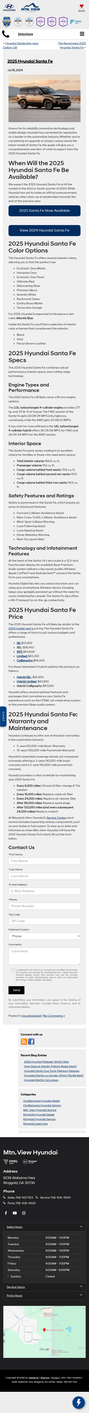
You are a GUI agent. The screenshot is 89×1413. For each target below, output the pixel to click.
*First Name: (15, 854)
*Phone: (12, 899)
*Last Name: (15, 869)
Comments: (15, 944)
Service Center (56, 818)
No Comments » (54, 1016)
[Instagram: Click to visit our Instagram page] (24, 1213)
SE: (19, 643)
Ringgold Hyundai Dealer (38, 1114)
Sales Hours (14, 1227)
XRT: (20, 652)
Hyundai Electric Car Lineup (41, 1080)
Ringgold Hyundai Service (39, 1119)
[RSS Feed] (24, 1041)
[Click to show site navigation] (82, 34)
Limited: (22, 656)
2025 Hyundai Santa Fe (30, 61)
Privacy (55, 1377)
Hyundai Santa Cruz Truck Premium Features (51, 1071)
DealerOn (34, 1377)
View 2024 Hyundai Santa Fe (44, 230)
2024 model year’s (20, 628)
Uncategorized (31, 1016)
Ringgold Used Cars (35, 1124)
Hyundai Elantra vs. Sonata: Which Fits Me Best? (54, 1075)
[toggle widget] (78, 1402)
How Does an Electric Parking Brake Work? (50, 1066)
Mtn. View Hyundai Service (39, 1110)
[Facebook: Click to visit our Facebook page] (6, 1213)
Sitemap (45, 1377)
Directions (25, 34)
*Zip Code (14, 914)
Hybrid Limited (26, 681)
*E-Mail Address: (18, 884)
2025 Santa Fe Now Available (44, 210)
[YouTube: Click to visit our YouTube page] (15, 1213)
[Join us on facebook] (31, 1041)
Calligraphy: (25, 660)
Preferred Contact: (19, 929)
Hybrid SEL (24, 677)
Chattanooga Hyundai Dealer (41, 1101)
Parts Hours (14, 1295)
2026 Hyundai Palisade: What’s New (46, 1062)
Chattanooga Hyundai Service (42, 1105)
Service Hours (16, 1287)
